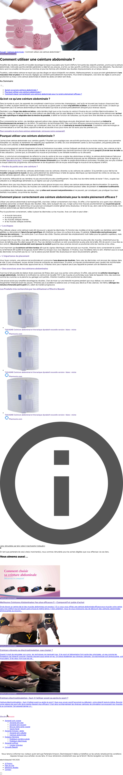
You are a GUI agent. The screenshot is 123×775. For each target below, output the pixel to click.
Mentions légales (11, 767)
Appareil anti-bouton (18, 725)
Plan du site (9, 765)
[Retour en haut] (1, 773)
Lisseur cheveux (16, 745)
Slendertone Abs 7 (14, 160)
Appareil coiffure (11, 743)
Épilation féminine (12, 737)
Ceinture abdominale (18, 735)
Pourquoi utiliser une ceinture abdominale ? (23, 92)
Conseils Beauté (11, 747)
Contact (8, 770)
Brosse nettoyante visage (20, 727)
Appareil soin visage (13, 721)
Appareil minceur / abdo (14, 731)
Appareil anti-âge (16, 723)
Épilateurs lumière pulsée (20, 739)
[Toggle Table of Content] (2, 86)
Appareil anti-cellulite (18, 733)
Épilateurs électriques (18, 741)
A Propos (8, 763)
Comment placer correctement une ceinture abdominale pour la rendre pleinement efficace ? (43, 94)
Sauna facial (14, 729)
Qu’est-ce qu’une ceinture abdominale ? (21, 90)
